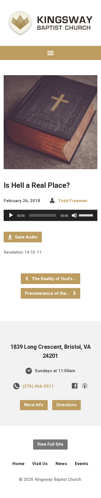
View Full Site (50, 444)
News (61, 463)
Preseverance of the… (48, 293)
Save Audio (26, 237)
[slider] (87, 215)
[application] (51, 215)
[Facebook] (74, 385)
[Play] (11, 215)
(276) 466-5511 (38, 386)
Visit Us (40, 463)
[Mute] (74, 215)
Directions (66, 405)
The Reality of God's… (53, 278)
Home (18, 463)
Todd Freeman (72, 200)
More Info (33, 405)
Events (81, 463)
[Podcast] (85, 385)
